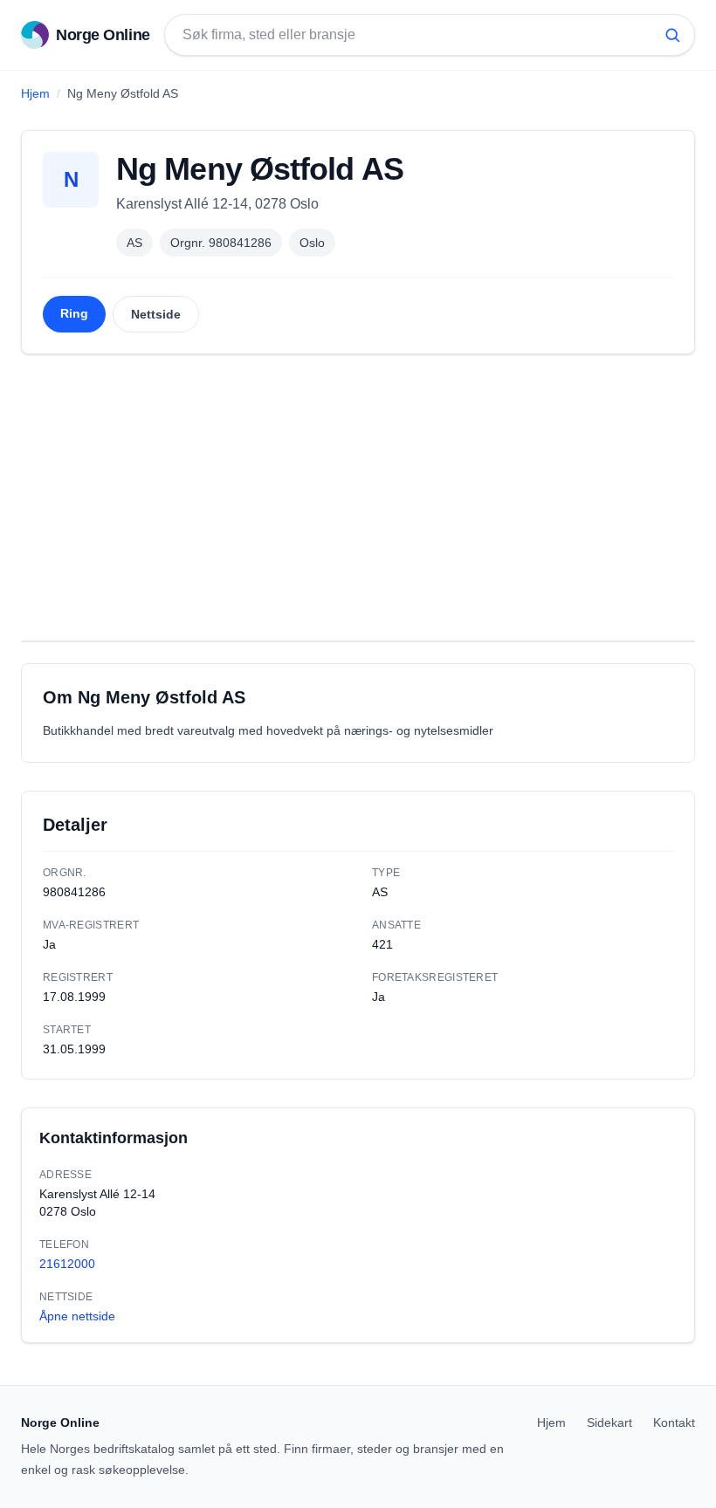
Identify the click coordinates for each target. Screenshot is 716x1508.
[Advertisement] (358, 497)
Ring (74, 313)
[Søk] (672, 35)
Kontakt (674, 1422)
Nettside (156, 314)
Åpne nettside (77, 1316)
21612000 (67, 1264)
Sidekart (609, 1422)
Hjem (35, 93)
